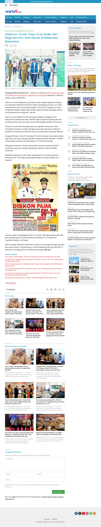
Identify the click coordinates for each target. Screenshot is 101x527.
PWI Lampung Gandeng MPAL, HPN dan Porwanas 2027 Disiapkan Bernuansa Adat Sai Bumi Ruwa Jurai (33, 269)
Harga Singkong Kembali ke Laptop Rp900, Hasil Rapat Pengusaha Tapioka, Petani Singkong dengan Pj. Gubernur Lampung (84, 145)
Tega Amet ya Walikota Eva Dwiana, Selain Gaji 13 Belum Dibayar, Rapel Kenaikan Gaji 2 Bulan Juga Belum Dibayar (84, 152)
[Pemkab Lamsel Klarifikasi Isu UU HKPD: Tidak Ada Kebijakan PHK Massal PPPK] (55, 324)
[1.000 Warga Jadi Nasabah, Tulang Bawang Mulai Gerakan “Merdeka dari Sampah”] (14, 303)
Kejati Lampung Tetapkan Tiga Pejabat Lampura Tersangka (74, 53)
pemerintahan (10, 283)
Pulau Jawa (37, 17)
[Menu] (6, 5)
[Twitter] (79, 513)
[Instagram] (87, 513)
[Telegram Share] (59, 289)
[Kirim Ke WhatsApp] (63, 289)
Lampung (26, 17)
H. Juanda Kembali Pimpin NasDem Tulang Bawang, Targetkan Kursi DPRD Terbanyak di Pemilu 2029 (74, 109)
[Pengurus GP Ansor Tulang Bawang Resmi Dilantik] (82, 82)
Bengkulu (64, 17)
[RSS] (94, 513)
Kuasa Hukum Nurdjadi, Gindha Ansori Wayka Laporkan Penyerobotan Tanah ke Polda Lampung (88, 53)
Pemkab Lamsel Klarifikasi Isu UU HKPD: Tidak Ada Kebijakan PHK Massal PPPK (31, 278)
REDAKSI (17, 17)
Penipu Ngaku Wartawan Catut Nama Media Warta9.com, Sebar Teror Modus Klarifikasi (81, 38)
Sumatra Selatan (50, 17)
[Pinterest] (83, 513)
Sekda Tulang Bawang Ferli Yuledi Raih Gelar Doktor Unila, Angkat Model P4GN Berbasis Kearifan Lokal (34, 265)
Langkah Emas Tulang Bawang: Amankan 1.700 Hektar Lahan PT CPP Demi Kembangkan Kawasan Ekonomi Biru (34, 260)
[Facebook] (76, 513)
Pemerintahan (29, 31)
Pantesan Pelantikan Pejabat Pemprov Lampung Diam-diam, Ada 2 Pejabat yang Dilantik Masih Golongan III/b (84, 138)
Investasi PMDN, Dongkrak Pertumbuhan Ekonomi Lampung (81, 217)
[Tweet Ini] (51, 289)
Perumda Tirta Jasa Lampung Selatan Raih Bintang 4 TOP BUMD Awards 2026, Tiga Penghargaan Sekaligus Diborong (32, 274)
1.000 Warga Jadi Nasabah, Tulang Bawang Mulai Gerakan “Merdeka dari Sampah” (32, 257)
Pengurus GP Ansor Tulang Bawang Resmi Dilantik (81, 93)
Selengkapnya (81, 118)
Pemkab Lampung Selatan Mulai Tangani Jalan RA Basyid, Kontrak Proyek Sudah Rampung (81, 203)
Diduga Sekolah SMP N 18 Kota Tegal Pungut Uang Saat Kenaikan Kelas (83, 159)
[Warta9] (13, 11)
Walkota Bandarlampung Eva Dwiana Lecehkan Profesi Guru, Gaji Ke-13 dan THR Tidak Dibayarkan (83, 131)
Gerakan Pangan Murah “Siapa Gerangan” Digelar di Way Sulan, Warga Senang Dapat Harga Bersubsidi (82, 238)
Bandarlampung (10, 31)
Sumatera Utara (81, 17)
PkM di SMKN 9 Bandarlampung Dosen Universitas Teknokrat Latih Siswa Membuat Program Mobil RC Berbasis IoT (83, 166)
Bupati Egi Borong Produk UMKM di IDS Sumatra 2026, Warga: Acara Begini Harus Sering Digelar (81, 210)
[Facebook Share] (47, 289)
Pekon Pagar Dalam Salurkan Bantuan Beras (80, 224)
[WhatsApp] (90, 513)
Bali (72, 17)
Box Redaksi (13, 5)
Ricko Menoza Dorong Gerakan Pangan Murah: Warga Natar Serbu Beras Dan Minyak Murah (81, 231)
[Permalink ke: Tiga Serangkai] (6, 46)
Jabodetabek (20, 31)
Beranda (9, 17)
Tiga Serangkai (13, 45)
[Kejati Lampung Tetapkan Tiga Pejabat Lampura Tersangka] (75, 46)
